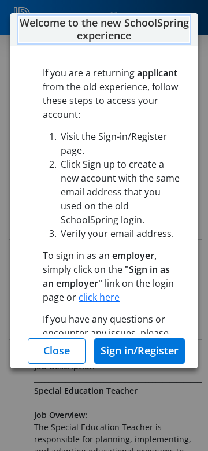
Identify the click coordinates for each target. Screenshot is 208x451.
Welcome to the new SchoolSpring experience (104, 29)
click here (99, 297)
